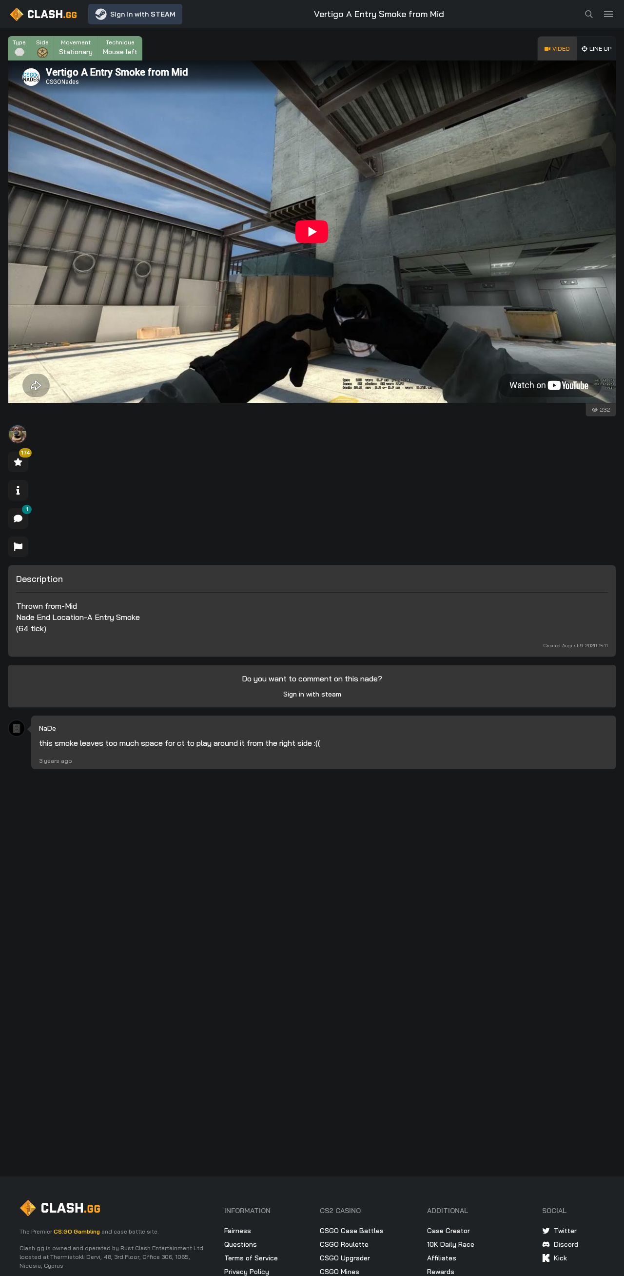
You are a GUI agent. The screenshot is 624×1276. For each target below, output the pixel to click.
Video (561, 48)
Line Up (600, 48)
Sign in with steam (312, 694)
